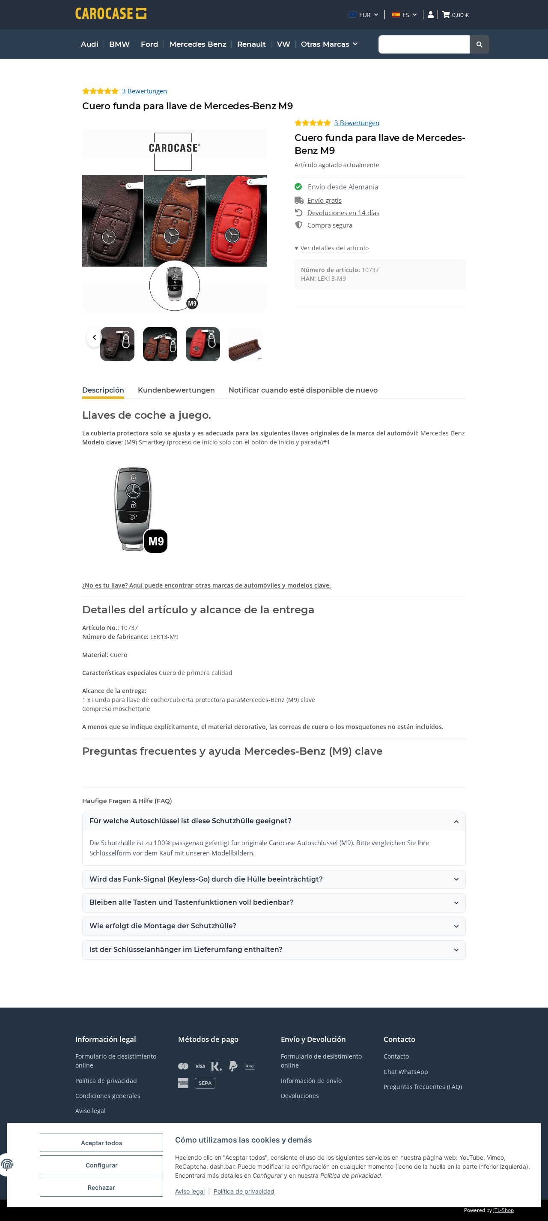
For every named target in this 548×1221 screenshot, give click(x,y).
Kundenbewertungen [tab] (176, 390)
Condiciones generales (107, 1096)
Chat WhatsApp (406, 1072)
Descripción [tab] (103, 390)
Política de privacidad (244, 1191)
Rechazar (101, 1187)
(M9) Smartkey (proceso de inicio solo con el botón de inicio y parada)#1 (227, 442)
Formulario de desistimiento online (115, 1060)
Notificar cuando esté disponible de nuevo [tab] (303, 390)
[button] (363, 15)
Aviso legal (190, 1191)
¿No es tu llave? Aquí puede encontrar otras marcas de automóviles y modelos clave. (206, 585)
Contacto (396, 1056)
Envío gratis (324, 200)
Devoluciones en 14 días (343, 212)
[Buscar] (479, 44)
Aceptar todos (101, 1142)
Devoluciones (300, 1096)
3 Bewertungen (144, 91)
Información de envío (311, 1081)
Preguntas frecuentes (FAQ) (423, 1087)
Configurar (102, 1165)
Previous (94, 337)
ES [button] (405, 15)
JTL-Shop (503, 1210)
